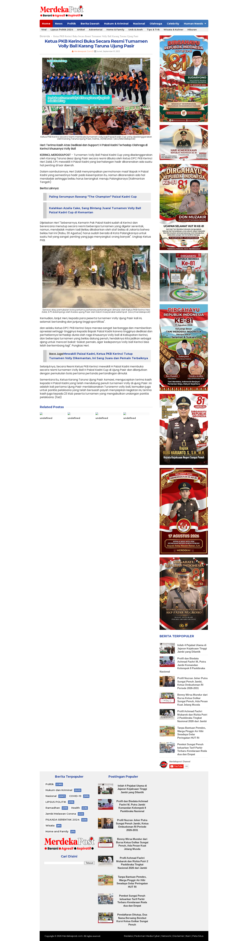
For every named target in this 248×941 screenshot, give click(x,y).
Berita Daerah (90, 23)
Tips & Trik (153, 29)
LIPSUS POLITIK (56, 801)
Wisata (50, 825)
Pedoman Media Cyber (147, 936)
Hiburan (192, 29)
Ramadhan (53, 807)
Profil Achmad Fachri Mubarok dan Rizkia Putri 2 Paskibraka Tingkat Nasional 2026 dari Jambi (192, 716)
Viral (44, 29)
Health (75, 807)
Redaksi (128, 936)
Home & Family (115, 29)
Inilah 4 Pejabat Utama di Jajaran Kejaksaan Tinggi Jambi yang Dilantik (192, 648)
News (59, 23)
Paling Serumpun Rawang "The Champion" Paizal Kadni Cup (93, 196)
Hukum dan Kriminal (59, 790)
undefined (46, 418)
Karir (188, 936)
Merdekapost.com (72, 936)
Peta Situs (197, 936)
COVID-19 (75, 796)
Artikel (81, 29)
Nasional (139, 23)
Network (166, 936)
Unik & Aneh (135, 29)
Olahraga (156, 23)
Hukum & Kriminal (116, 23)
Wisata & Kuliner (173, 29)
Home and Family (57, 831)
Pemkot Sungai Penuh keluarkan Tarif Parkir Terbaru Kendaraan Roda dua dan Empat (192, 749)
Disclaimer (178, 936)
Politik (71, 23)
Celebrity (173, 23)
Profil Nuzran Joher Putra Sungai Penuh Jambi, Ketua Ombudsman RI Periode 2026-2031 (192, 683)
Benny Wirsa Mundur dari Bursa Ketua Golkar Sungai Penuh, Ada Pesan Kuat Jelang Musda (192, 699)
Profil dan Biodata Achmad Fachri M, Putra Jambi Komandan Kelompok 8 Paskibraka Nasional (183, 665)
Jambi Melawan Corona (61, 813)
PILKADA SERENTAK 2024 (62, 819)
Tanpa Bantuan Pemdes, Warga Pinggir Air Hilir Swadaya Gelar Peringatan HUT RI (191, 732)
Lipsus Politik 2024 (62, 29)
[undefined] (53, 413)
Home (46, 23)
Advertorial (95, 29)
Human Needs (193, 23)
